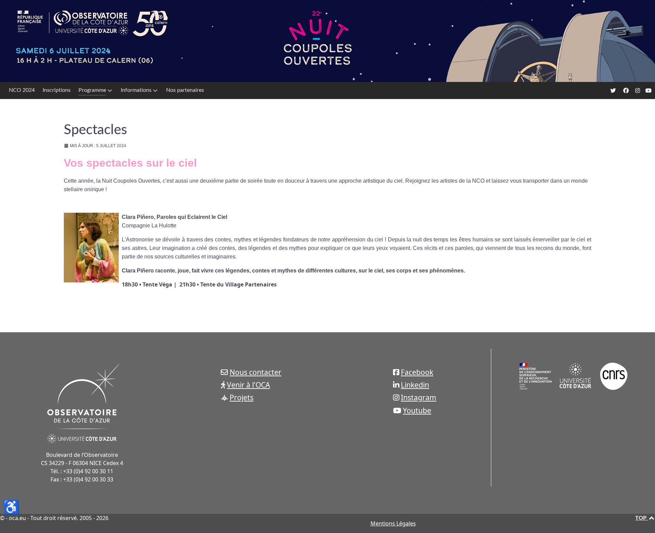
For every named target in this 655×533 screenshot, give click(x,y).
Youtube (417, 410)
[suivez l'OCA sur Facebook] (626, 90)
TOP (641, 518)
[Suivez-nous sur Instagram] (638, 90)
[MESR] (535, 375)
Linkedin (415, 385)
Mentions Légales (393, 523)
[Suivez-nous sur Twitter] (614, 90)
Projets (241, 397)
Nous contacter (255, 372)
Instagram (418, 397)
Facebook (417, 372)
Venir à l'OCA (248, 385)
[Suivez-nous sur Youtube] (648, 90)
